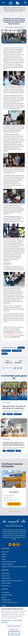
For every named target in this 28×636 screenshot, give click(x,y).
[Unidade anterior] (3, 486)
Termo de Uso (4, 622)
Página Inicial (6, 7)
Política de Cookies (5, 620)
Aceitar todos (14, 633)
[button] (15, 368)
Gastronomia (18, 414)
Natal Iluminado (17, 350)
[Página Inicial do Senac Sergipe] (14, 3)
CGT (4, 450)
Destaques (13, 7)
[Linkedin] (18, 544)
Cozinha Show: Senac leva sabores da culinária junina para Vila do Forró (13, 445)
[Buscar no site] (25, 3)
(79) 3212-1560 (10, 495)
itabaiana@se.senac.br (11, 499)
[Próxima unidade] (24, 486)
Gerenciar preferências (14, 626)
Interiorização (6, 350)
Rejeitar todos (14, 629)
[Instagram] (14, 544)
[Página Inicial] (14, 523)
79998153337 (9, 497)
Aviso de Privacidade (17, 620)
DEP (4, 414)
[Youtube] (9, 544)
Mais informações (15, 503)
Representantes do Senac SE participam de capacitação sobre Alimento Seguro (13, 408)
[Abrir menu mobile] (3, 2)
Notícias (4, 353)
